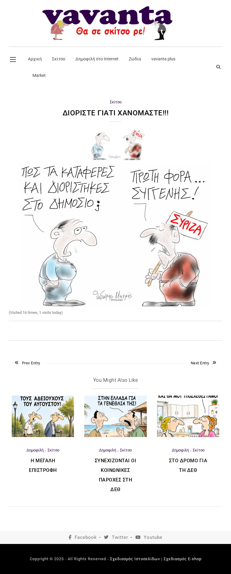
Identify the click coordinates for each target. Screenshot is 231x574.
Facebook (86, 537)
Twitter (120, 537)
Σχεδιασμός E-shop (183, 559)
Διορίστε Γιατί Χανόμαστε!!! (116, 113)
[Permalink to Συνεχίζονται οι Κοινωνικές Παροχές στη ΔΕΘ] (115, 435)
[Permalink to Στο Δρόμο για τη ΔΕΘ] (188, 435)
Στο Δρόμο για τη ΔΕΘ (188, 465)
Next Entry (200, 363)
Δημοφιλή (35, 450)
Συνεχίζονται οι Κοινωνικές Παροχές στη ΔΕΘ (116, 475)
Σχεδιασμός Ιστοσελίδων (135, 559)
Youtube (153, 537)
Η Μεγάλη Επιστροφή (43, 465)
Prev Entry (31, 363)
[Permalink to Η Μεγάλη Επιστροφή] (43, 435)
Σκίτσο (116, 102)
